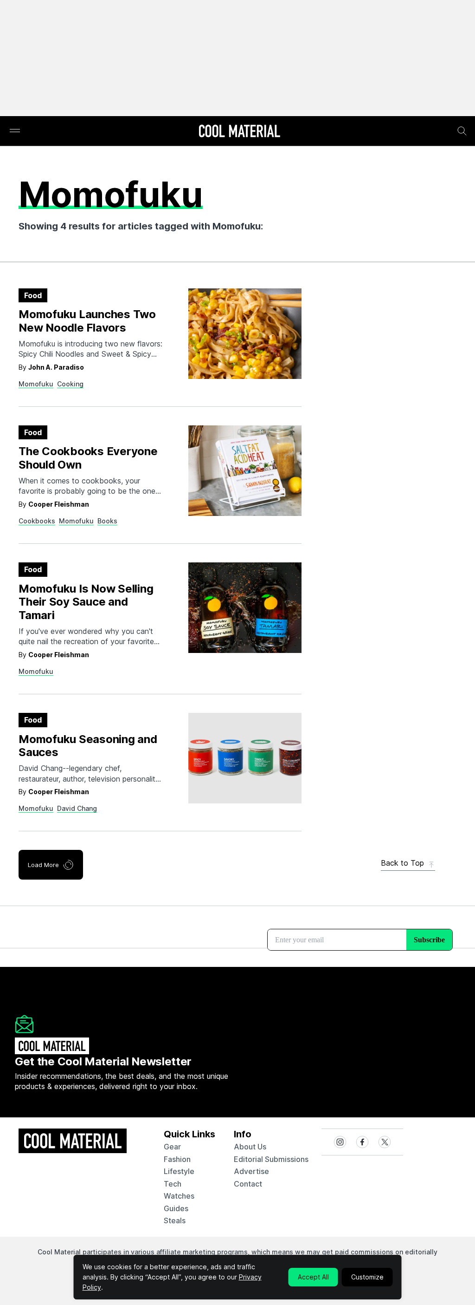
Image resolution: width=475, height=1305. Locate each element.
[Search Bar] (462, 131)
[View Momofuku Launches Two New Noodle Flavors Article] (245, 333)
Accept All (313, 1277)
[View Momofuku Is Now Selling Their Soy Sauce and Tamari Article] (245, 607)
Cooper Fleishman (58, 504)
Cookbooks (37, 521)
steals (175, 1220)
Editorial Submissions (271, 1159)
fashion (177, 1159)
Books (107, 521)
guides (176, 1208)
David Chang (77, 808)
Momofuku (36, 384)
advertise (251, 1171)
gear (172, 1146)
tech (172, 1183)
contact (248, 1183)
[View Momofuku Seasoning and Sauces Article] (245, 758)
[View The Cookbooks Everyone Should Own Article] (245, 470)
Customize (367, 1277)
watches (179, 1196)
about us (250, 1146)
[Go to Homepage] (239, 132)
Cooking (70, 384)
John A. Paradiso (56, 367)
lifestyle (179, 1171)
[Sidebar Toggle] (14, 131)
